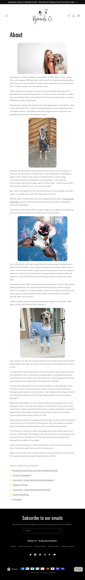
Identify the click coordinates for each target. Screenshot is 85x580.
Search (13, 546)
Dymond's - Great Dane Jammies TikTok (31, 490)
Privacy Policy (40, 546)
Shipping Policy (67, 546)
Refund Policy (53, 546)
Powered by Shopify (49, 572)
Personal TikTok (20, 485)
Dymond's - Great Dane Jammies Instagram (33, 480)
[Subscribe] (59, 530)
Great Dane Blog (21, 494)
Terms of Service (25, 546)
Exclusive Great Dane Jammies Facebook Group (35, 470)
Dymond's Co (38, 572)
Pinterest (17, 499)
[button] (6, 15)
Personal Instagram (22, 475)
